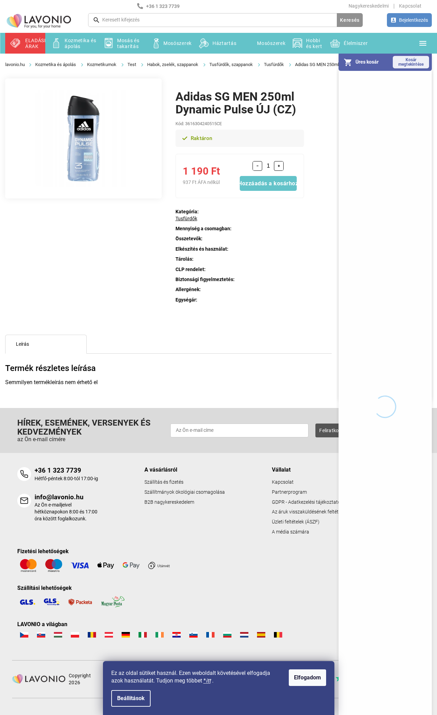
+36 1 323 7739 (58, 470)
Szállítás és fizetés (163, 482)
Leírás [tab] (22, 344)
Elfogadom (307, 677)
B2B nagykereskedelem (169, 502)
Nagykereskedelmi (369, 6)
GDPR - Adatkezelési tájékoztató (306, 502)
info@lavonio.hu (59, 497)
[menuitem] (25, 43)
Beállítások (131, 698)
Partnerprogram (289, 492)
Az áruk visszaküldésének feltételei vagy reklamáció (326, 512)
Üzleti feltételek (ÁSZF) (296, 522)
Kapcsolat (410, 6)
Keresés (350, 20)
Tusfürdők (186, 218)
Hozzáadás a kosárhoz (268, 183)
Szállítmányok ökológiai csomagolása (184, 492)
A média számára (290, 532)
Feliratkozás (332, 430)
